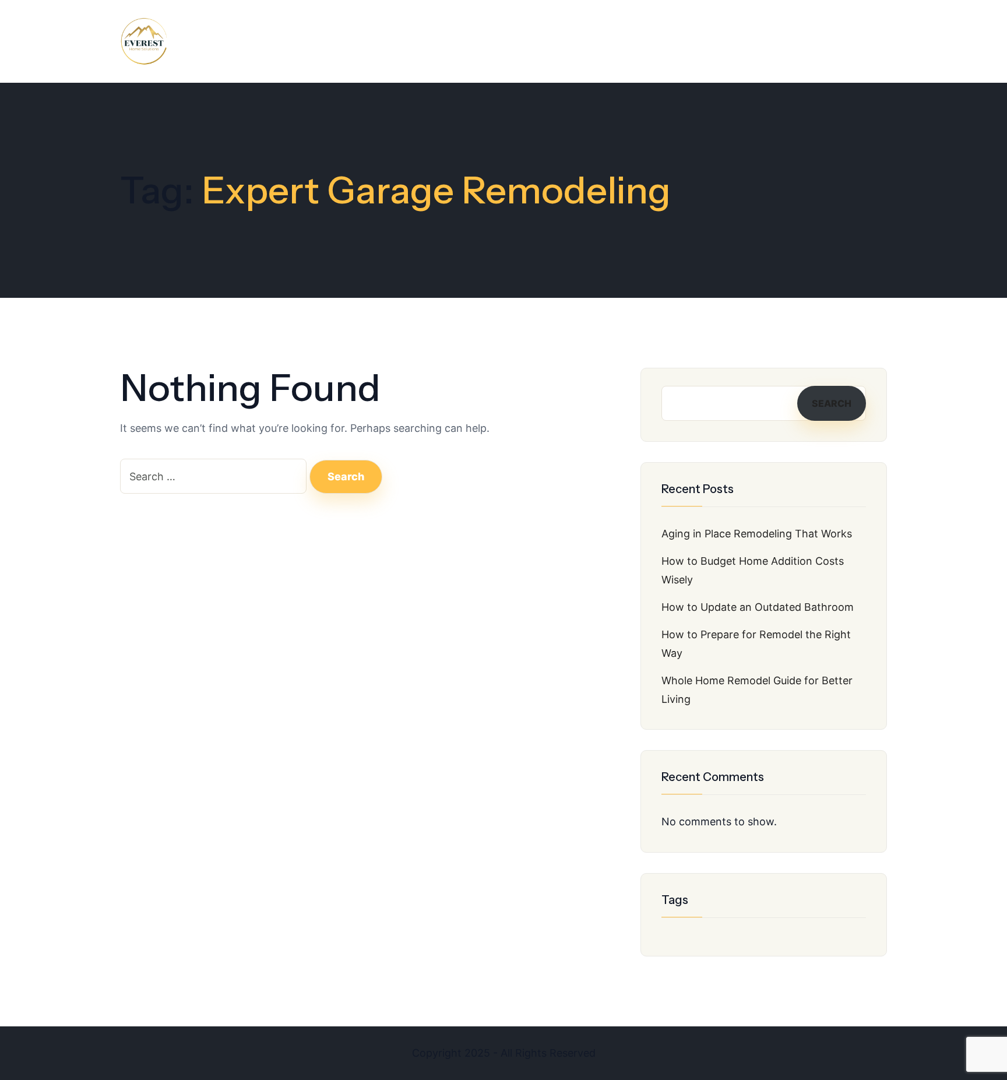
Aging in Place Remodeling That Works (756, 533)
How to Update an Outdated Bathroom (757, 607)
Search (831, 403)
